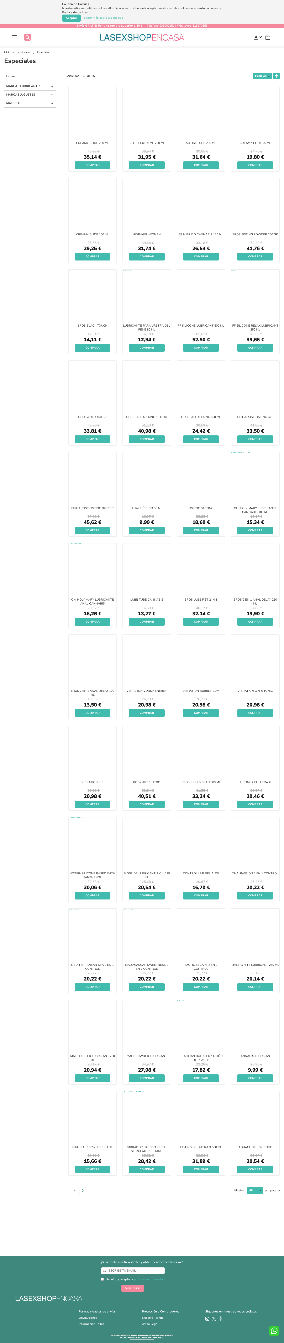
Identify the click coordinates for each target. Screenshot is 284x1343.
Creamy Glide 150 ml (92, 234)
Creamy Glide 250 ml (92, 143)
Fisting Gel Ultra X (255, 782)
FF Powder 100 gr (92, 417)
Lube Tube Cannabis (146, 600)
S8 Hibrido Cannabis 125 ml (201, 234)
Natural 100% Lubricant (92, 1147)
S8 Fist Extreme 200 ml (147, 143)
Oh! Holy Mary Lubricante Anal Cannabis (92, 602)
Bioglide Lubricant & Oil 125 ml (147, 875)
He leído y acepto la (135, 1279)
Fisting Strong (201, 508)
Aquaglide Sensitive (255, 1147)
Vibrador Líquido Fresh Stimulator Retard (147, 1149)
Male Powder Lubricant (147, 1056)
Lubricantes (24, 52)
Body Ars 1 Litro (146, 782)
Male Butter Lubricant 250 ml (92, 1058)
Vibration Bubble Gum (201, 691)
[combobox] (32, 37)
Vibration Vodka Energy (146, 691)
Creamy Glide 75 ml (255, 143)
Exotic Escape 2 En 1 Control (200, 967)
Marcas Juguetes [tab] (20, 95)
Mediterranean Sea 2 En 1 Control (92, 967)
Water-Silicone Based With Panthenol (92, 875)
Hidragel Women (147, 234)
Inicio (7, 52)
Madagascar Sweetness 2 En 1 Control (146, 967)
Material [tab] (13, 103)
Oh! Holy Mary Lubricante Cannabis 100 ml (255, 510)
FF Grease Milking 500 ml (201, 417)
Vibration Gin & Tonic (255, 691)
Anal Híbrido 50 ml (146, 508)
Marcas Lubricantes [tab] (23, 86)
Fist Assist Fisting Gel (255, 417)
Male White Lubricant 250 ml (255, 965)
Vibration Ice (92, 782)
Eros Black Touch (92, 326)
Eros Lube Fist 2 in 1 (201, 600)
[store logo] (142, 37)
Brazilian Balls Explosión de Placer (201, 1058)
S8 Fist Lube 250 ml (201, 143)
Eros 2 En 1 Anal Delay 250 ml (255, 602)
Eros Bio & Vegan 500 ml (201, 782)
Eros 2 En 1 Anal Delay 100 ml (92, 693)
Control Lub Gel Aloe (201, 873)
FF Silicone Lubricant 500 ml (201, 326)
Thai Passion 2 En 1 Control (255, 873)
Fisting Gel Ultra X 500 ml (201, 1147)
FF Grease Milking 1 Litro (146, 417)
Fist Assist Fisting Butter (92, 508)
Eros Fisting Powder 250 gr (255, 234)
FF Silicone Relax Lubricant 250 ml (255, 328)
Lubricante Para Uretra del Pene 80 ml (146, 328)
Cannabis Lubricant (255, 1056)
